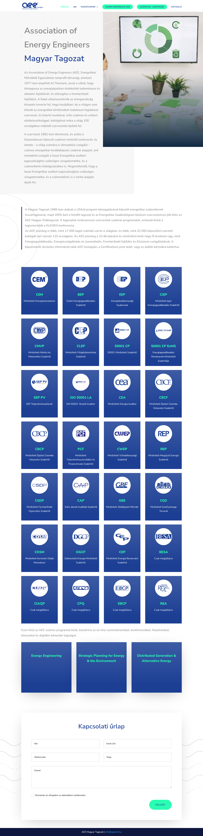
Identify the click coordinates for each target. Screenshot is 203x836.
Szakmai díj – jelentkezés (152, 7)
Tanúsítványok (88, 7)
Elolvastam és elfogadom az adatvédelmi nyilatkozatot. (60, 795)
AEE (75, 7)
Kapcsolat (176, 7)
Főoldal (65, 7)
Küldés (160, 804)
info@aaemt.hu (113, 832)
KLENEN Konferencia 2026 (117, 7)
